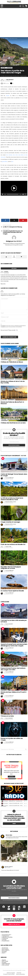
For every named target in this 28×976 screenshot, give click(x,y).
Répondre (14, 268)
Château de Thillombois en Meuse (12, 362)
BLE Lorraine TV (5, 950)
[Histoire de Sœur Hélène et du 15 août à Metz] (14, 683)
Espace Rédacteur (20, 974)
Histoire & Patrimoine (13, 358)
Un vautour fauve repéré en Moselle (12, 591)
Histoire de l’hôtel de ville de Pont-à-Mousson (12, 403)
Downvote (21, 256)
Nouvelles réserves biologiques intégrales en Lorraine (11, 567)
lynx (12, 161)
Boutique (4, 962)
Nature (23, 455)
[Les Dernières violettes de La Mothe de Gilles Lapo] (14, 853)
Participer (4, 939)
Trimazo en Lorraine (7, 716)
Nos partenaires (5, 940)
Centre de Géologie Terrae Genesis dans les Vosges (14, 475)
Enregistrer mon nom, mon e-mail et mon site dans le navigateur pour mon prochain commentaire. (13, 326)
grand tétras (4, 161)
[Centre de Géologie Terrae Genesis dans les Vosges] (14, 465)
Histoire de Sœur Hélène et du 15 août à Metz (13, 693)
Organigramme (5, 935)
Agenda (4, 960)
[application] (14, 188)
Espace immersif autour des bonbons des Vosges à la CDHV (13, 669)
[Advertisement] (14, 22)
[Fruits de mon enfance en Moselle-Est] (14, 535)
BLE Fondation (5, 949)
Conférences (5, 938)
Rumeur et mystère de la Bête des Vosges (12, 739)
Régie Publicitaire (6, 963)
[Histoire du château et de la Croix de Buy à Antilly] (14, 372)
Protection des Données (9, 974)
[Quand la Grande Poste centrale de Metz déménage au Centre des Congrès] (14, 635)
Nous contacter (5, 965)
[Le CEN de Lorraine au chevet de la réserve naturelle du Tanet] (14, 489)
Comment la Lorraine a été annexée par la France (14, 621)
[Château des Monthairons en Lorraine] (14, 414)
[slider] (12, 194)
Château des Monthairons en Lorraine (13, 423)
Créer (14, 823)
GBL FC (3, 952)
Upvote (6, 256)
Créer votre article (14, 924)
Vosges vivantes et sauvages (10, 522)
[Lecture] (2, 194)
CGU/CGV (19, 972)
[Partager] (5, 220)
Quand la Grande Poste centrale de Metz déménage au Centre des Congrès (14, 645)
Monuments (4, 359)
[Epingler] (23, 220)
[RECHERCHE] (23, 6)
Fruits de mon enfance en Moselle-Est (13, 544)
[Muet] (23, 194)
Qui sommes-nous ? (6, 934)
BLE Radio (4, 951)
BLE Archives (5, 948)
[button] (14, 188)
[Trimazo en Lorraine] (14, 707)
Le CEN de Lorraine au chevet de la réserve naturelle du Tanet (12, 499)
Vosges (7, 95)
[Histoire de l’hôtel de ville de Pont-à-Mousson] (14, 393)
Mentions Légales (11, 972)
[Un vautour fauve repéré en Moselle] (14, 581)
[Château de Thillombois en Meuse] (14, 353)
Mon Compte (5, 961)
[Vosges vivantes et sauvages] (14, 513)
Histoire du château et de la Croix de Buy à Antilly (12, 382)
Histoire (3, 358)
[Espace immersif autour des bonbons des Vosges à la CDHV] (14, 659)
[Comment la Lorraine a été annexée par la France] (14, 611)
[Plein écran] (25, 194)
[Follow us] (20, 6)
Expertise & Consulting (7, 937)
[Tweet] (14, 220)
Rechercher (25, 749)
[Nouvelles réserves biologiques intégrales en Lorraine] (14, 557)
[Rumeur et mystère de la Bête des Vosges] (14, 729)
